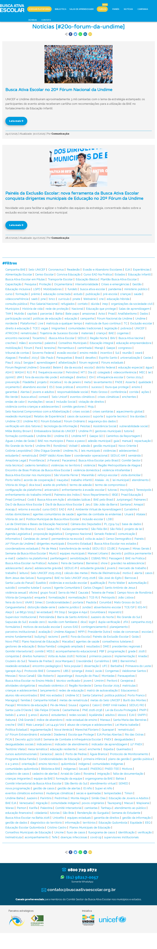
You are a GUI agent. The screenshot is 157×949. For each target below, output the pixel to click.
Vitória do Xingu (15, 485)
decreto (116, 553)
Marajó (99, 347)
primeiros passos (100, 656)
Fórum (28, 347)
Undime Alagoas (64, 631)
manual (126, 440)
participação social (17, 318)
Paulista (91, 602)
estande (45, 734)
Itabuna (10, 719)
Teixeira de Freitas (40, 661)
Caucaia (83, 592)
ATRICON (11, 333)
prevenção (12, 382)
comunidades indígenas (107, 763)
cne (101, 299)
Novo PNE (12, 641)
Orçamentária (63, 284)
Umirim (99, 680)
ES (51, 387)
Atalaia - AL (102, 480)
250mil (9, 377)
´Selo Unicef (59, 396)
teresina (49, 347)
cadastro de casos (17, 773)
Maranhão (88, 475)
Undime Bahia (14, 798)
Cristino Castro (57, 827)
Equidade (136, 822)
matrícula (11, 529)
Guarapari (108, 729)
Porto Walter (116, 582)
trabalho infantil (81, 480)
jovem (88, 680)
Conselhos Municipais (72, 343)
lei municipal (121, 480)
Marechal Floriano (87, 729)
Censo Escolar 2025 (106, 685)
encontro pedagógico (47, 666)
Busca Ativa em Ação (50, 499)
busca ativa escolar (92, 289)
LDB (109, 519)
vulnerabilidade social (133, 426)
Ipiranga (77, 670)
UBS (66, 670)
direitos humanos (33, 656)
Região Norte (98, 338)
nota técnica (13, 465)
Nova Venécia (63, 729)
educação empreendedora (133, 343)
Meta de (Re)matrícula (105, 573)
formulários (12, 626)
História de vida (32, 308)
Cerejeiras (127, 680)
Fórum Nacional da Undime (114, 318)
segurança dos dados (102, 421)
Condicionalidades (58, 602)
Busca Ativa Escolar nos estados (115, 543)
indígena (84, 763)
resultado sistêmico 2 (52, 685)
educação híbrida (118, 299)
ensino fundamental (18, 636)
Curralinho (131, 509)
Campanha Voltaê (45, 700)
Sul (117, 352)
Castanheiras (70, 710)
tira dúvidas (137, 416)
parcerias (46, 313)
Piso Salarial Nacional (44, 303)
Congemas (112, 670)
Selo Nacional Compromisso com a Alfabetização (37, 411)
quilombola (68, 763)
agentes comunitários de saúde (53, 514)
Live (40, 323)
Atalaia (140, 514)
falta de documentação (128, 773)
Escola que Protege (81, 734)
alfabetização (67, 362)
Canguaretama (15, 607)
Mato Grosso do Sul (127, 602)
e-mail (9, 558)
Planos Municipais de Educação (90, 827)
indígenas (69, 768)
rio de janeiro (72, 382)
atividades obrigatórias (20, 685)
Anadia (142, 656)
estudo (78, 294)
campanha (87, 318)
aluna (28, 568)
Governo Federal (43, 352)
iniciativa (55, 382)
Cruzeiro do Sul (15, 661)
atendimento (140, 480)
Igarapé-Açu (13, 670)
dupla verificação (109, 622)
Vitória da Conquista (18, 597)
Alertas (25, 392)
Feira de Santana (72, 563)
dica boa (34, 485)
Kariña (33, 808)
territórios (89, 822)
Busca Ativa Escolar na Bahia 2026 (27, 817)
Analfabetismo (127, 313)
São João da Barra (105, 504)
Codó (30, 499)
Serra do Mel (66, 592)
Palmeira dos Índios (67, 494)
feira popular (72, 666)
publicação (93, 294)
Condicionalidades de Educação (59, 759)
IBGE (115, 494)
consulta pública (16, 303)
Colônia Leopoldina (18, 450)
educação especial (130, 367)
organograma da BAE (99, 778)
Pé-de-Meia (58, 705)
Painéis (115, 9)
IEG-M (142, 607)
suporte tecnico (116, 416)
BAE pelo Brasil (103, 499)
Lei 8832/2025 (24, 612)
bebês (9, 715)
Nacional (77, 308)
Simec (39, 602)
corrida (133, 392)
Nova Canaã (26, 675)
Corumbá (105, 602)
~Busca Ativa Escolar (61, 338)
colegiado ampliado (70, 646)
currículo (64, 299)
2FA (125, 622)
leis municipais (90, 450)
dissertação (91, 666)
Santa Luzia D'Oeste (18, 710)
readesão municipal (18, 416)
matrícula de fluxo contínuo (103, 323)
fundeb (72, 289)
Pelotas (85, 426)
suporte (98, 416)
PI (34, 372)
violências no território (65, 465)
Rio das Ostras (134, 734)
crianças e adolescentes (21, 690)
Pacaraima (69, 460)
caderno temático (36, 465)
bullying (39, 636)
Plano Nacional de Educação (40, 641)
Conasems (53, 670)
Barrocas (130, 577)
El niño (87, 788)
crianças (125, 294)
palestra (50, 343)
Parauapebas (126, 675)
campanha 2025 (141, 622)
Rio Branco (27, 529)
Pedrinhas (61, 798)
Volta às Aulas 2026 (60, 656)
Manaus (105, 719)
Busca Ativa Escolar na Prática (25, 563)
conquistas (12, 656)
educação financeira (18, 812)
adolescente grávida (48, 568)
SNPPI (142, 715)
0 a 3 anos (12, 763)
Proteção (45, 284)
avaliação (44, 631)
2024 (17, 362)
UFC (105, 666)
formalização (56, 597)
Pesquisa (30, 284)
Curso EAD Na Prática (98, 274)
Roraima (89, 773)
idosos (122, 715)
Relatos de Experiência (49, 416)
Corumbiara (97, 612)
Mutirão (19, 313)
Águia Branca (98, 754)
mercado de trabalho (132, 568)
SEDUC (82, 338)
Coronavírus (56, 269)
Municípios (12, 308)
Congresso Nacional (78, 533)
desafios (90, 357)
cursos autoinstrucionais (21, 754)
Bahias (120, 778)
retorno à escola (29, 509)
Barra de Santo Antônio (72, 617)
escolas (147, 631)
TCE (35, 328)
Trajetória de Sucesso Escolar (59, 333)
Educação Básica (87, 279)
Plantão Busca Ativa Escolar (119, 279)
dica (83, 622)
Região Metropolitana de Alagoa (119, 465)
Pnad (111, 313)
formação (21, 294)
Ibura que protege (117, 387)
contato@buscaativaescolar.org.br (81, 889)
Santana (125, 504)
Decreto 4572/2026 (28, 739)
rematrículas (29, 333)
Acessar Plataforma (39, 9)
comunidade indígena (65, 803)
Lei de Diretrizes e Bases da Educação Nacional (36, 524)
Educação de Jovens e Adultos (129, 798)
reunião (127, 352)
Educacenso (129, 690)
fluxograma (44, 577)
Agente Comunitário (67, 587)
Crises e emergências (115, 284)
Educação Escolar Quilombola (24, 827)
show (104, 563)
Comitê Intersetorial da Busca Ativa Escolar (33, 783)
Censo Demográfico (119, 538)
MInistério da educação (32, 705)
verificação (145, 832)
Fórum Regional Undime (21, 367)
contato (83, 303)
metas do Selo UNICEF (105, 700)
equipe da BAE (43, 778)
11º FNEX (136, 744)
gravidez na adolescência (127, 563)
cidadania (40, 812)
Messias (10, 675)
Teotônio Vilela (15, 749)
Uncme (59, 832)
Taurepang (114, 803)
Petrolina (72, 372)
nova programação (17, 788)
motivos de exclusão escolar (41, 626)
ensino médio (88, 352)
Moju (91, 406)
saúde (138, 294)
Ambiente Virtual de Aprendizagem (98, 509)
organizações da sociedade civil (132, 303)
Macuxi (128, 803)
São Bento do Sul (76, 783)
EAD (61, 509)
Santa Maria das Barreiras (130, 719)
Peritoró (112, 680)
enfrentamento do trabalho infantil (28, 494)
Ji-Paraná (53, 460)
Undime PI (85, 431)
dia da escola (72, 367)
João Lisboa (126, 597)
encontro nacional (17, 338)
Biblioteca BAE (50, 768)
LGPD (36, 289)
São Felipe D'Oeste (46, 710)
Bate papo (72, 313)
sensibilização (79, 558)
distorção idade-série (41, 607)
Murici (53, 553)
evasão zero (37, 622)
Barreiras (92, 563)
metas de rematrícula (73, 700)
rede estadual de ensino (81, 719)
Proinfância (36, 460)
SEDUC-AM (118, 455)
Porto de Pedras (76, 754)
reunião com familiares (63, 622)
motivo (127, 573)
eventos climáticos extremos (24, 793)
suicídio (10, 587)
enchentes (129, 396)
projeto (42, 382)
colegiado (104, 372)
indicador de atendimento (72, 744)
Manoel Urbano (98, 553)
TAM (8, 313)
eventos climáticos (82, 396)
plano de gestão (119, 759)
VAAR (28, 602)
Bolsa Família (46, 646)
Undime (140, 318)
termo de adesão (81, 485)
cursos (46, 587)
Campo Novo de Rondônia (134, 592)
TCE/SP (129, 607)
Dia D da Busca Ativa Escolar (23, 504)
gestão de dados (16, 822)
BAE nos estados (51, 695)
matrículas (129, 685)
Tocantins (38, 338)
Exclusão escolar (141, 323)
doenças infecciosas (74, 837)
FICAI (8, 739)
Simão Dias (99, 798)
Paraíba (24, 357)
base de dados (131, 524)
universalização (130, 357)
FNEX (107, 739)
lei (149, 372)
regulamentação (40, 729)
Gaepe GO (96, 436)
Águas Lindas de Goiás (20, 440)
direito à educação (17, 328)
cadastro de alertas (45, 773)
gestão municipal (104, 445)
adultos (110, 715)
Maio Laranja (34, 724)
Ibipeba (108, 749)
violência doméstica (86, 470)
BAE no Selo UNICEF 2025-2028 (75, 577)
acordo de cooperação (39, 480)
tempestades (112, 793)
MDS (50, 651)
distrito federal (105, 367)
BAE (111, 333)
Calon (96, 705)
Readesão (73, 269)
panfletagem (58, 558)
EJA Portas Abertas (109, 734)
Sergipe (28, 362)
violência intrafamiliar (116, 470)
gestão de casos (44, 788)
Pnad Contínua (15, 499)
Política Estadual (16, 729)
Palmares (140, 499)
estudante (12, 455)
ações (145, 392)
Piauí (8, 362)
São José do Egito (110, 577)
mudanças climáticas (59, 793)
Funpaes (124, 548)
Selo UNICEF (37, 269)
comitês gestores (73, 406)
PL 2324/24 (111, 524)
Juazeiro (32, 798)
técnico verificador (68, 680)
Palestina (46, 808)
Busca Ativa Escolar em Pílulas (25, 279)
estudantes (58, 715)
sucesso (96, 387)
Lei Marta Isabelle (127, 724)
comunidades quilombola (21, 768)
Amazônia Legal (15, 460)
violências (109, 450)
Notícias (128, 9)
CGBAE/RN (98, 558)
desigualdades (123, 739)
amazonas (88, 313)
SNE (20, 724)
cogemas (123, 333)
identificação (126, 832)
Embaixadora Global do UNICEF (54, 431)
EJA (127, 269)
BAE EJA (10, 803)
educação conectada (57, 294)
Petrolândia (46, 617)
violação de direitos (91, 401)
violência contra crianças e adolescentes (32, 406)
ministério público (136, 289)
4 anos (21, 715)
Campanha (143, 9)
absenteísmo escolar (107, 607)
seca (82, 749)
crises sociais (81, 411)
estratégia (66, 377)
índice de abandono (50, 719)
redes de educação (71, 690)
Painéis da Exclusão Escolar (111, 636)
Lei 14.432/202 (55, 724)
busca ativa (28, 396)
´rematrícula (125, 729)
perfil (64, 636)
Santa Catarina (92, 695)
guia (116, 440)
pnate (76, 299)
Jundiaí (86, 607)
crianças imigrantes (18, 778)
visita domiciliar (131, 475)
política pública (115, 695)
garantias (11, 392)
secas (49, 401)
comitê (39, 651)
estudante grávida (92, 568)
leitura (23, 573)
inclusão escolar (92, 519)
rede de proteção (57, 308)
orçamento (12, 387)
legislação (111, 328)
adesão (85, 445)
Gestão (137, 284)
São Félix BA (99, 529)
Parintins (46, 798)
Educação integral (101, 343)
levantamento (103, 382)
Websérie (89, 299)
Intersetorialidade (86, 284)
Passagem (115, 558)
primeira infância (94, 759)
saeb (34, 299)
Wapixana (142, 803)
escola (88, 367)
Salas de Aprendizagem (81, 9)
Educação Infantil (139, 274)
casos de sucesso (78, 416)
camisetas (91, 808)
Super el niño (103, 788)
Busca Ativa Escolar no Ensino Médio (29, 680)
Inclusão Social (66, 401)
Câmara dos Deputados (86, 524)
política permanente (137, 553)
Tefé (55, 837)
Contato (46, 20)
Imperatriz (115, 612)
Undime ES (61, 436)
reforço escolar (108, 475)
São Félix (116, 529)
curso (9, 294)
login (92, 622)
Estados (120, 274)
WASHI (19, 372)
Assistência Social (104, 426)
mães (22, 343)
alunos (44, 715)
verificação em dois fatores (23, 426)
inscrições (126, 489)
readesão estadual (17, 666)
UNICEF (139, 328)
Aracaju (10, 509)
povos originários (93, 803)
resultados (93, 646)
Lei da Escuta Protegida (120, 710)
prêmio (35, 294)
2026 (142, 651)
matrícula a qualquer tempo (64, 323)
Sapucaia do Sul (15, 622)
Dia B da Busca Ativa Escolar (63, 504)
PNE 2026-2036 (92, 710)
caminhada (84, 347)
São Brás (68, 812)
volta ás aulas (94, 538)
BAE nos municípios (50, 440)
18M (19, 377)
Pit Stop (60, 612)
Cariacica (46, 754)
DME (106, 646)
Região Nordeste (80, 685)
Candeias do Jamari (36, 538)
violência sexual (15, 592)
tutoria (128, 431)
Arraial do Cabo (71, 773)
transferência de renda (74, 548)
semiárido (134, 455)
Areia (88, 670)
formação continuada (19, 436)
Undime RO (30, 421)
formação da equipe (69, 778)
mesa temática (37, 749)
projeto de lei (133, 529)
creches (10, 343)
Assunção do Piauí (87, 675)
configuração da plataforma (23, 489)
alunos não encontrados (21, 695)
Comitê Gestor (131, 460)
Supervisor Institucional (20, 617)
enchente (94, 749)
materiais (87, 333)
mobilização (13, 347)
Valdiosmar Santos (134, 670)
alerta (138, 573)
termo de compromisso (110, 485)
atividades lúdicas (78, 499)
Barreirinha (128, 661)
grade (132, 651)
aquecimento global (129, 411)
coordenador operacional (91, 455)
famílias (26, 700)
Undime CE (12, 421)
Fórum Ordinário (74, 421)
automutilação (137, 582)
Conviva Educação (69, 274)
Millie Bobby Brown (18, 431)
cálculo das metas (76, 573)
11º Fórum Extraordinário (21, 734)
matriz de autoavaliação (102, 690)
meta (87, 382)
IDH (91, 377)
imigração (103, 773)
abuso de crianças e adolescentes (89, 724)
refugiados (68, 303)
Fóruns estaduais (112, 362)
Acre (41, 529)
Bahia (59, 313)
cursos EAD (70, 626)
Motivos (127, 768)
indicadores (44, 744)
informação (72, 822)
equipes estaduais (79, 817)
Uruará (128, 514)
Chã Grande (26, 719)
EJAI (132, 715)
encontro (82, 387)
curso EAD (49, 509)
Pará (38, 347)
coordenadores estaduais (22, 548)
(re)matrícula (13, 837)
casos (149, 573)
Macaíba (67, 641)
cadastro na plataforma (31, 558)
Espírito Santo (108, 357)
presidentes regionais (126, 646)
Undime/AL (70, 450)
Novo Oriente (127, 445)
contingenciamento (94, 626)
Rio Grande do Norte (19, 445)
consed (43, 396)
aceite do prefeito (55, 485)
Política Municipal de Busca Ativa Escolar (52, 519)
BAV (113, 338)
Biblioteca (60, 9)
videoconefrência (16, 299)
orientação (29, 763)
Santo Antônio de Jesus (120, 587)
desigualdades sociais (19, 744)
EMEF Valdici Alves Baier (55, 455)
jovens (111, 568)
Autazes (53, 563)
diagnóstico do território (46, 822)
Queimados (123, 749)
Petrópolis (108, 597)
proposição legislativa (47, 533)
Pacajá (9, 705)
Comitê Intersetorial (68, 808)
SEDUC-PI (70, 568)
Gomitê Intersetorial (18, 651)
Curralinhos (101, 661)
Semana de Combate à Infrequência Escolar (72, 739)
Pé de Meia (49, 548)
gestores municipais (108, 431)
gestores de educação (20, 646)
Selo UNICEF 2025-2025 (46, 573)
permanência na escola (67, 538)
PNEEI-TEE (112, 768)
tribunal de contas (17, 352)
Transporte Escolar (60, 279)
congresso (125, 347)
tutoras (112, 489)
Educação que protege (101, 308)
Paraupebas (64, 357)
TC (125, 323)
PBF (102, 651)
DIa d (91, 372)
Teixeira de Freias (102, 592)
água (149, 367)
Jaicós (59, 754)
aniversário (51, 489)
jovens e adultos (43, 392)
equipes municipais (72, 553)
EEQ (148, 822)
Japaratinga (64, 675)
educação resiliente (63, 749)
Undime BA (43, 436)
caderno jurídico (68, 607)
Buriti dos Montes (134, 700)
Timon (128, 793)
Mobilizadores (52, 289)
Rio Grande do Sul (128, 617)
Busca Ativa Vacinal (131, 338)
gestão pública (142, 759)
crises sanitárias (103, 411)
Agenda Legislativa (17, 533)
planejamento (119, 626)
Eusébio (41, 582)
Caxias (147, 357)
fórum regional (88, 362)
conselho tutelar (29, 587)
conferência (118, 392)
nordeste (11, 323)
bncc (52, 299)
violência (89, 465)
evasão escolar (67, 352)
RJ (28, 372)
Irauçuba (62, 480)
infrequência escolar (110, 377)
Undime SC (72, 695)
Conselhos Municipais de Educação (28, 832)
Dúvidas (33, 20)
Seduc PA (53, 529)
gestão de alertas (68, 788)
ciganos (84, 705)
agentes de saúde (87, 641)
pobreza (126, 328)
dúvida (95, 303)
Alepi (8, 612)
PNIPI (143, 710)
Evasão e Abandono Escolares (102, 269)
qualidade (144, 382)
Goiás (135, 636)
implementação (125, 656)
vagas (44, 328)
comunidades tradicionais (84, 328)
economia (35, 343)
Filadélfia (28, 382)
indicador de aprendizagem (109, 744)
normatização (77, 597)
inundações (35, 401)
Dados (144, 313)
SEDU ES (98, 548)
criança (101, 333)
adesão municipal (99, 440)
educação (71, 318)
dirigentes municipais (50, 543)
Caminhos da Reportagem (123, 436)
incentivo (106, 352)
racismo (53, 636)
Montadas (108, 675)
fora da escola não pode (41, 377)
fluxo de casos (76, 832)
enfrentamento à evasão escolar (83, 489)
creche (10, 724)
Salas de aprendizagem (134, 308)
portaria (78, 602)
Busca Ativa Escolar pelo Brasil (98, 460)
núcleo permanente (75, 529)
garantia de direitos (106, 817)
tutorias (55, 812)
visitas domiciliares (17, 514)
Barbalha (116, 666)
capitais (32, 313)
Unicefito (58, 817)
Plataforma (27, 323)
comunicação (126, 533)
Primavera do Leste (138, 666)
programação (116, 651)
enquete (40, 597)
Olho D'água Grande (47, 450)
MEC (142, 372)
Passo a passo (75, 440)
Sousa (72, 705)
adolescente (13, 568)
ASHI (8, 372)
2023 (35, 357)
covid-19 (95, 837)
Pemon (21, 808)
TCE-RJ (93, 597)
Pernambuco (66, 347)
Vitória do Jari (14, 519)
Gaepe (110, 347)
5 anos (32, 715)
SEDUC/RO (136, 705)
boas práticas (64, 387)
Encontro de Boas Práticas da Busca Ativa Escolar (37, 470)
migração (42, 803)
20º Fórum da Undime (19, 543)
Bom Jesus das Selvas (19, 577)
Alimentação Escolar (18, 274)
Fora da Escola (80, 636)
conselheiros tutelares (117, 641)
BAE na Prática (135, 558)
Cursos (102, 9)
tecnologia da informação (60, 426)
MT (83, 372)
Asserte (130, 382)
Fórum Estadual (51, 421)
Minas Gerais (141, 548)
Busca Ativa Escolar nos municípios (28, 475)
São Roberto (45, 675)
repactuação (142, 440)
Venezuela (26, 803)
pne (43, 299)
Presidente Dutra (99, 631)
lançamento (48, 690)
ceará (138, 352)
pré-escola (110, 294)
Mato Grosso (99, 392)
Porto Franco (136, 695)
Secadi (83, 768)
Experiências (141, 269)
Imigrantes (58, 328)
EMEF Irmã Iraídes (114, 705)
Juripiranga (123, 499)
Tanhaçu (106, 808)
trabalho (11, 573)
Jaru (88, 504)
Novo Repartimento (96, 494)
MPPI (81, 631)
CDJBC (111, 548)
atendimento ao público (130, 808)
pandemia (114, 289)
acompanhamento (37, 837)
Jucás (98, 670)
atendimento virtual (103, 783)
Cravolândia (83, 661)
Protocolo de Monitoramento (129, 754)
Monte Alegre (80, 798)
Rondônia (59, 445)
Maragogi (11, 700)
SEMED (123, 783)
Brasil (78, 357)
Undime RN (42, 445)
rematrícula (29, 455)
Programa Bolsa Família (20, 759)
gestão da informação (136, 817)
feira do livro (13, 602)
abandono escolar (34, 387)
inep (105, 303)
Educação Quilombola (113, 822)
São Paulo (47, 357)
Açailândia (95, 715)
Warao (9, 808)
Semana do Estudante (126, 812)
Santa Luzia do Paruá (19, 582)
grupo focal (48, 592)
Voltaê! (73, 445)
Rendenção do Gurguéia (93, 812)
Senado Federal (104, 533)
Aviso (101, 313)
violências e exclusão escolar (68, 582)
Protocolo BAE (34, 670)
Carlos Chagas (92, 587)
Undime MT (78, 436)
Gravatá (45, 367)
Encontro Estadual (79, 543)
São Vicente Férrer (66, 475)
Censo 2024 (134, 377)
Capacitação (13, 284)
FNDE (119, 382)
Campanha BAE (15, 269)
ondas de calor (15, 401)
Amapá (138, 504)
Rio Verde (11, 396)
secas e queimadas (88, 793)
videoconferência (124, 372)
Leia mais (15, 121)
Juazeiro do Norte (102, 617)
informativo (12, 538)
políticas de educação (47, 318)
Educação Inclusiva (17, 289)
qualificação (97, 582)
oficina (33, 592)
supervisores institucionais (121, 837)
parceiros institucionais (20, 631)
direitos (81, 377)
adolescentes (128, 450)
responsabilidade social (72, 392)
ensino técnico (48, 763)
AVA (70, 509)
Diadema (59, 734)
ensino (136, 387)
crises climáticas (108, 396)
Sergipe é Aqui (77, 612)
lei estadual (44, 612)
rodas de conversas (126, 631)
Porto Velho (13, 480)
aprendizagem (46, 362)
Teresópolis (143, 489)
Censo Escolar (44, 274)
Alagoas (10, 357)
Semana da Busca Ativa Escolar (25, 553)
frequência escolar (50, 372)
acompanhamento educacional (76, 651)
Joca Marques (64, 661)
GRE (115, 661)
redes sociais (77, 715)
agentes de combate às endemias (99, 514)
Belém (57, 367)
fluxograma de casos (101, 832)
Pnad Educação (131, 494)
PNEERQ (96, 768)
